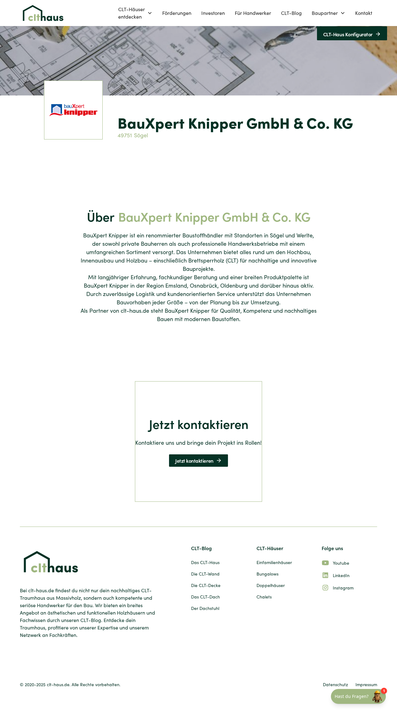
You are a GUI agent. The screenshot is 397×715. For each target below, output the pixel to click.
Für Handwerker (253, 13)
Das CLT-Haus (205, 562)
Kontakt (363, 13)
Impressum (366, 684)
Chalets (264, 597)
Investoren (213, 13)
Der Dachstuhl (205, 608)
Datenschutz (335, 684)
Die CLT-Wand (205, 574)
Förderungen (176, 13)
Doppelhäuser (270, 585)
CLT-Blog (291, 13)
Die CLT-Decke (206, 585)
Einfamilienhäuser (274, 562)
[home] (43, 13)
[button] (135, 13)
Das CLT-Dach (205, 597)
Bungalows (267, 574)
